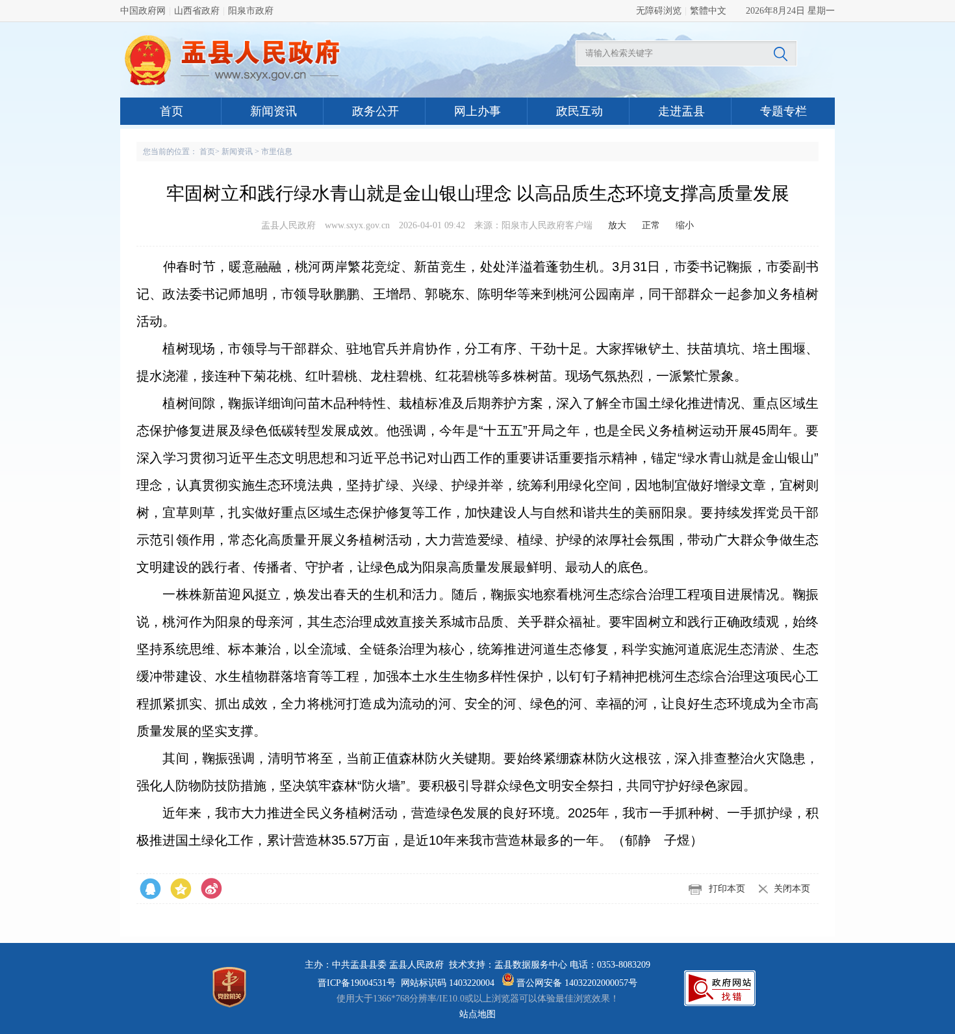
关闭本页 (792, 889)
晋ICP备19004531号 (357, 983)
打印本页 (727, 889)
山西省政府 (197, 11)
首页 (171, 111)
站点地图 (477, 1014)
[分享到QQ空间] (211, 888)
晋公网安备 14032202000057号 (575, 983)
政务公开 (375, 111)
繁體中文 (708, 11)
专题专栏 (783, 111)
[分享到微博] (150, 888)
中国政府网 (143, 11)
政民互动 (579, 111)
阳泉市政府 (251, 11)
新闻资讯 (273, 111)
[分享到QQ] (181, 888)
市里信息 (276, 151)
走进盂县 (681, 111)
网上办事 (477, 111)
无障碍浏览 (658, 11)
